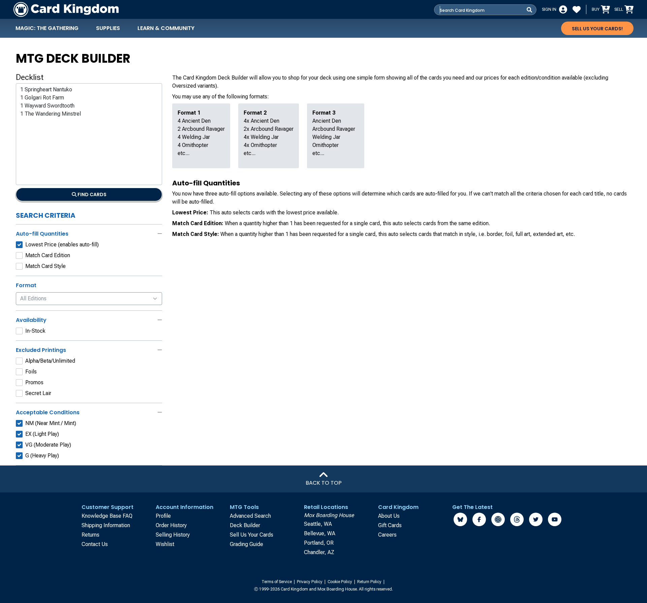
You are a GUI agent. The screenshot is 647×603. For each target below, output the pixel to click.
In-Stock (35, 331)
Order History (171, 525)
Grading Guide (246, 544)
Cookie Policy (340, 581)
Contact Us (95, 544)
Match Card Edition (47, 255)
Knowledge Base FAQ (107, 516)
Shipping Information (106, 525)
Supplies (108, 28)
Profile (163, 516)
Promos (34, 382)
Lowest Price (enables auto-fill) (62, 244)
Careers (387, 535)
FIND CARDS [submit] (91, 194)
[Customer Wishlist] (577, 9)
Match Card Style (45, 266)
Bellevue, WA (319, 533)
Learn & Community (165, 28)
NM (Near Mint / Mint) (50, 423)
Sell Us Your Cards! (597, 28)
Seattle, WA (318, 524)
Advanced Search (250, 516)
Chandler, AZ (319, 552)
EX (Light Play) (42, 434)
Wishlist (165, 544)
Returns (90, 535)
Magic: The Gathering (47, 28)
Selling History (173, 535)
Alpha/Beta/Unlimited (50, 361)
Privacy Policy (310, 581)
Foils (31, 371)
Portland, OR (319, 543)
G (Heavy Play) (42, 455)
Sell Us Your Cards (251, 535)
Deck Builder (245, 525)
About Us (389, 516)
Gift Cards (390, 525)
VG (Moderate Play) (48, 445)
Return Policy (369, 581)
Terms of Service (277, 581)
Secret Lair (38, 393)
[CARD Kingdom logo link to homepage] (66, 9)
